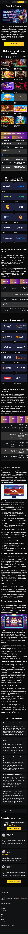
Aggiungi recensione (14, 828)
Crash (16, 56)
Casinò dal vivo (9, 57)
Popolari (3, 56)
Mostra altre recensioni (14, 881)
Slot (23, 56)
